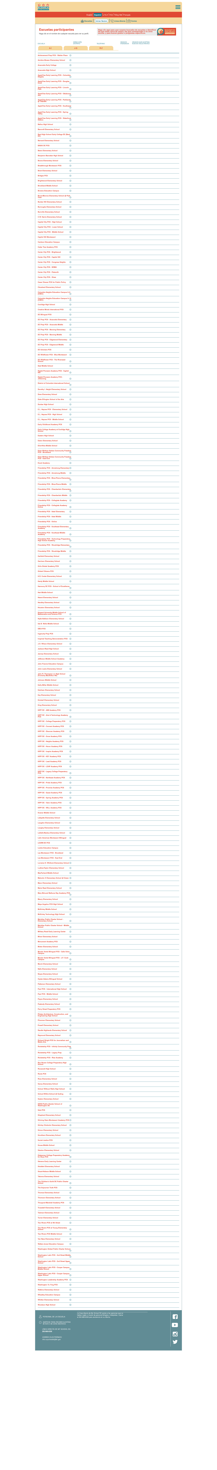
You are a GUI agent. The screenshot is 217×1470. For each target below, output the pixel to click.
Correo (134, 21)
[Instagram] (175, 1334)
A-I (50, 48)
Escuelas (88, 21)
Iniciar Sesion (101, 21)
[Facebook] (175, 1317)
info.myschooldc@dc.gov (51, 1339)
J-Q (75, 48)
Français (126, 15)
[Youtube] (175, 1325)
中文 (111, 15)
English (89, 15)
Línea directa (119, 21)
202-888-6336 (47, 1331)
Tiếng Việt (118, 15)
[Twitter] (175, 1342)
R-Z (101, 48)
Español (97, 15)
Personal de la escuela (54, 1316)
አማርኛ (105, 15)
